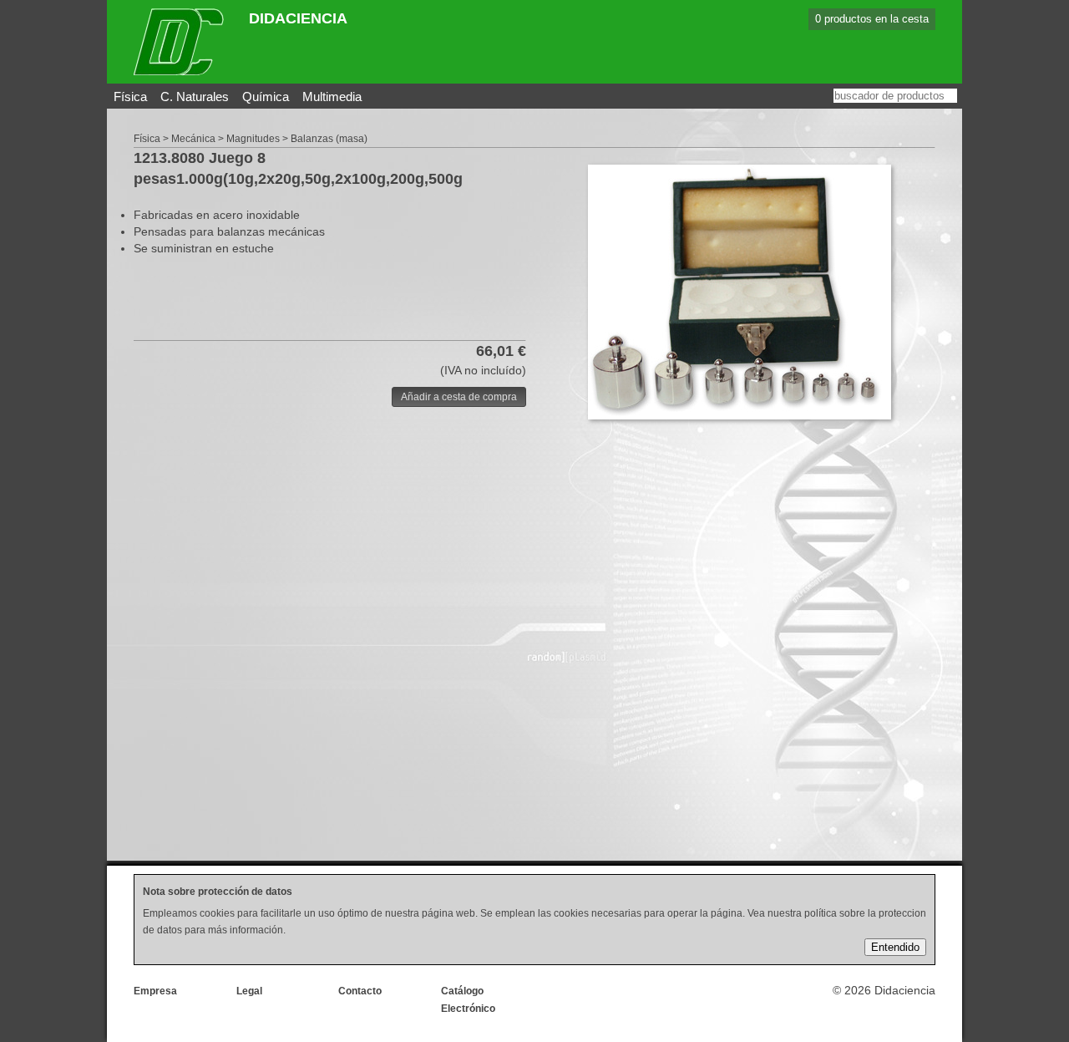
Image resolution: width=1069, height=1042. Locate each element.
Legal (249, 991)
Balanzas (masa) (329, 139)
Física (130, 96)
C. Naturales (194, 96)
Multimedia (332, 96)
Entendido (895, 947)
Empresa (155, 991)
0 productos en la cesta (872, 19)
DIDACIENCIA (298, 18)
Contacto (360, 991)
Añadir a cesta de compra (459, 397)
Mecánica (193, 139)
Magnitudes (253, 139)
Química (265, 96)
